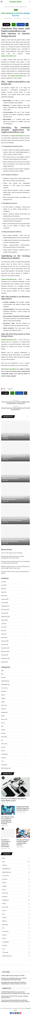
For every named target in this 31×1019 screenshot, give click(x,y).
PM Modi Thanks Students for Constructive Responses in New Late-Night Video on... (14, 456)
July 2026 (3, 581)
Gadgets (3, 698)
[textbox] (15, 380)
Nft (2, 740)
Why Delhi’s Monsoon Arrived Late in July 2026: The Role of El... (14, 540)
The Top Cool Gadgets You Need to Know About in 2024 (13, 800)
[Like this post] (14, 24)
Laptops (3, 729)
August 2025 (4, 620)
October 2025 (4, 613)
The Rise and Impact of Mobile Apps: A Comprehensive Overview (22, 842)
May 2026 (3, 588)
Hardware (3, 708)
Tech (2, 761)
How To (3, 722)
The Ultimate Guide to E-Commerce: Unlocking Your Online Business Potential (7, 820)
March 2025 (4, 637)
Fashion (3, 695)
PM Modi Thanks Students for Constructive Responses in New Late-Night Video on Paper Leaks (15, 992)
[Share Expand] (27, 24)
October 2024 (4, 655)
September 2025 (5, 616)
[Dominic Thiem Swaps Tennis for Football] (15, 430)
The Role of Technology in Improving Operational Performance (6, 843)
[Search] (29, 1)
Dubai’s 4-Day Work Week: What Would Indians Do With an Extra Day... (14, 519)
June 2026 (4, 585)
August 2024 (4, 662)
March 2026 (4, 595)
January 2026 (4, 602)
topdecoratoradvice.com (11, 369)
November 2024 (5, 651)
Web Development (5, 768)
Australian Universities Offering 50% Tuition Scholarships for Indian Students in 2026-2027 (14, 983)
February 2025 (4, 641)
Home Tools (4, 719)
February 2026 (4, 599)
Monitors (3, 733)
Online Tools (4, 743)
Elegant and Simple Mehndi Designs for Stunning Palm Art (22, 808)
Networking (4, 736)
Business (3, 677)
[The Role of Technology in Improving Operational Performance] (8, 833)
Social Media (4, 754)
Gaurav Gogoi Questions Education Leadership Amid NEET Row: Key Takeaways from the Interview (15, 1001)
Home (5, 6)
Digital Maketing (5, 681)
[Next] (27, 416)
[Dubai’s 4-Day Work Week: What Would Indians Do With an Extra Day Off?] (15, 514)
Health (2, 716)
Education (3, 691)
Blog (2, 674)
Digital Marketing (5, 684)
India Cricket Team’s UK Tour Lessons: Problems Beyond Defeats (14, 477)
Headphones (4, 712)
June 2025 (4, 627)
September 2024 (5, 658)
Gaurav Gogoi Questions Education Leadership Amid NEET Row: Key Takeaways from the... (13, 497)
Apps (2, 670)
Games (3, 702)
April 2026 (3, 592)
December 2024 (5, 648)
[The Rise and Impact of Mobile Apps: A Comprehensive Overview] (23, 833)
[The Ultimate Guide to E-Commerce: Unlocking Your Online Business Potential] (8, 810)
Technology (4, 764)
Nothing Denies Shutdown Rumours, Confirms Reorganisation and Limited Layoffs (14, 979)
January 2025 (4, 644)
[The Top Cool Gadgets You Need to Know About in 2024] (15, 787)
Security (3, 747)
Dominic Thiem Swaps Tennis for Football (11, 553)
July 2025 (3, 623)
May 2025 (3, 630)
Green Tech (4, 705)
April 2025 (3, 634)
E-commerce (4, 688)
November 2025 (5, 609)
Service (3, 750)
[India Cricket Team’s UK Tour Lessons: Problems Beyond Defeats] (15, 472)
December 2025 (5, 606)
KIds (2, 726)
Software (3, 757)
